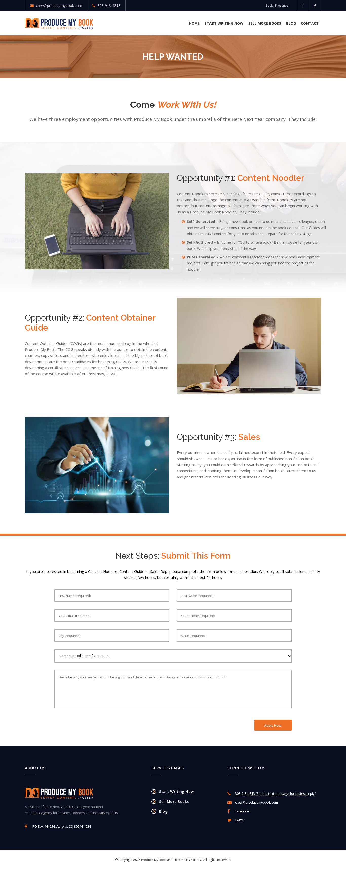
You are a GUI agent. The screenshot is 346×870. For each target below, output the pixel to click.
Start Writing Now (224, 23)
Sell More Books (264, 23)
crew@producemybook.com (59, 5)
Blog (291, 23)
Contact (310, 23)
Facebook (242, 811)
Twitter (239, 820)
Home (194, 23)
